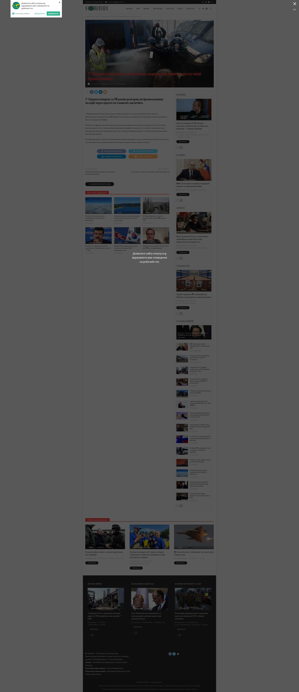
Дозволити (53, 13)
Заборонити (39, 13)
